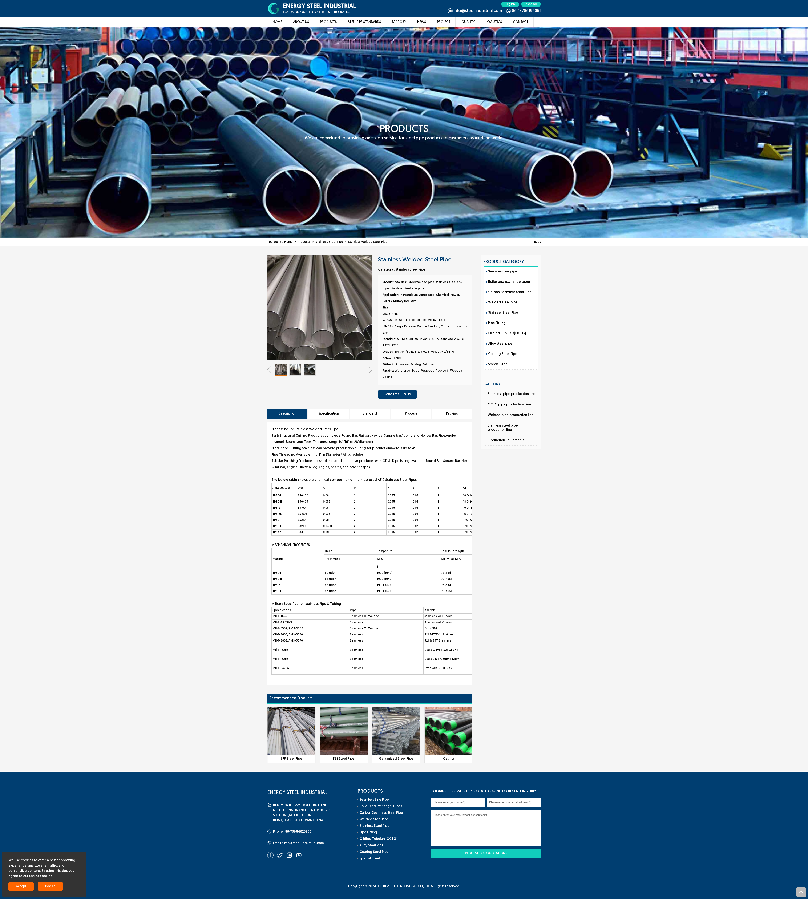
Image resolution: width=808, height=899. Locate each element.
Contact (520, 22)
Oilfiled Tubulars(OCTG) (507, 333)
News (421, 22)
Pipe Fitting (497, 323)
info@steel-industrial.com (478, 11)
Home (277, 22)
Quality (468, 22)
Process (411, 413)
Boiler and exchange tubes (509, 282)
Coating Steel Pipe (502, 354)
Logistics (494, 22)
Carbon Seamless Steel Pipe (510, 292)
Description (287, 413)
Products (328, 22)
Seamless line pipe (502, 271)
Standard (370, 413)
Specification (328, 413)
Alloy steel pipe (500, 343)
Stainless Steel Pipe (329, 242)
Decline (50, 886)
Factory (399, 22)
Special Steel (498, 364)
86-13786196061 (526, 11)
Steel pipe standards (364, 22)
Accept (21, 886)
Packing (452, 413)
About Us (301, 22)
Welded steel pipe (503, 302)
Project (443, 22)
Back (537, 242)
